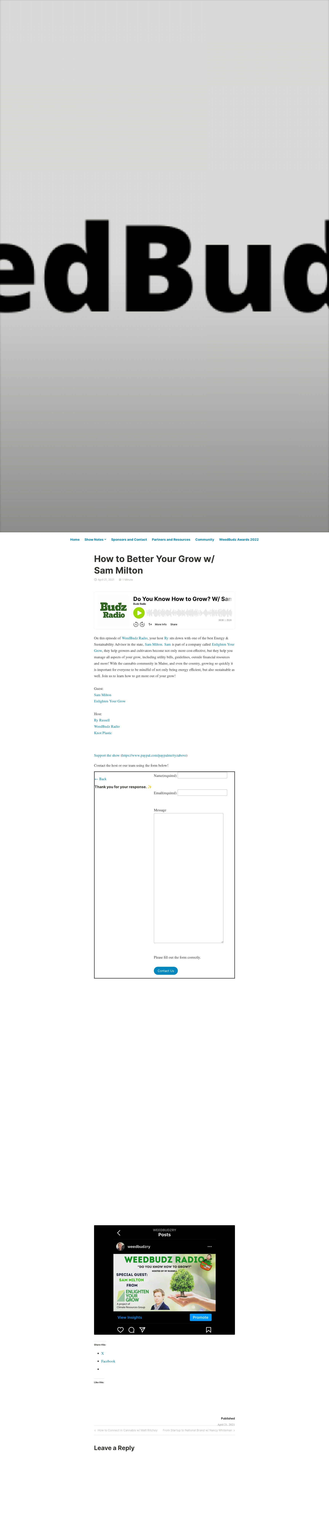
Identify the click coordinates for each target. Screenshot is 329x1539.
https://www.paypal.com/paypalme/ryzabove (154, 755)
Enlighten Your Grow (110, 701)
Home (75, 539)
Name (165, 775)
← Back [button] (101, 778)
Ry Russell (102, 720)
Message (160, 810)
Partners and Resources (171, 539)
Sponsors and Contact (129, 539)
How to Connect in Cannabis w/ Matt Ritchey (127, 1431)
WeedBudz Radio (135, 638)
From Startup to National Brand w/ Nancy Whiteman (197, 1431)
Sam (167, 644)
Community (204, 539)
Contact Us (166, 971)
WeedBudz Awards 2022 (239, 539)
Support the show (107, 755)
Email (165, 792)
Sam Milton (153, 644)
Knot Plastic (103, 732)
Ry (166, 638)
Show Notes (94, 539)
